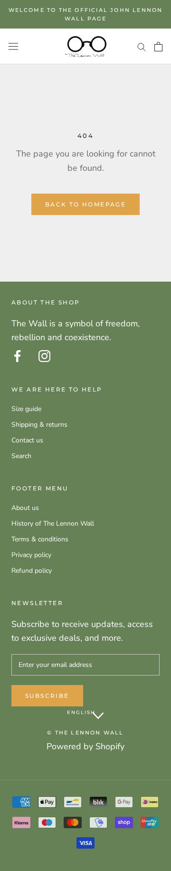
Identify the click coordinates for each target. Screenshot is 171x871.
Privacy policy (31, 554)
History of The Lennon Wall (52, 523)
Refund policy (31, 570)
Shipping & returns (39, 424)
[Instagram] (44, 356)
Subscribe (47, 695)
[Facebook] (17, 356)
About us (25, 507)
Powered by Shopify (85, 746)
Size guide (26, 408)
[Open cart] (158, 46)
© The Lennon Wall (85, 732)
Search (21, 455)
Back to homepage (85, 204)
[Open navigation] (13, 46)
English (81, 712)
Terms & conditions (39, 539)
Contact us (27, 440)
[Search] (141, 46)
